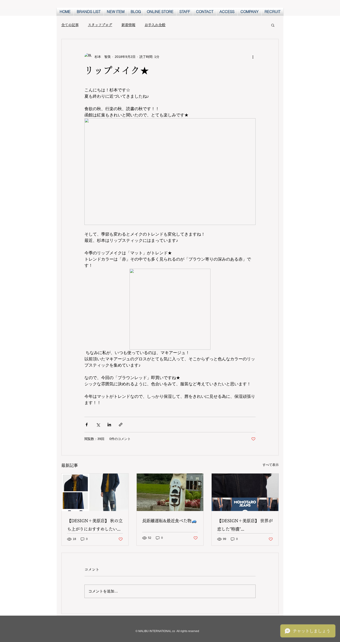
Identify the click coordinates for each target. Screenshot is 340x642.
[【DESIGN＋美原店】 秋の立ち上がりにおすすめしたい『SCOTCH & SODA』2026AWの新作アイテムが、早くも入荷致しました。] (95, 492)
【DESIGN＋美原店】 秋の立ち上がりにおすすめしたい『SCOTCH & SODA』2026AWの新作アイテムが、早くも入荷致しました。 (95, 526)
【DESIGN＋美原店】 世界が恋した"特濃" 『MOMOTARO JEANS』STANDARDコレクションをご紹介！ (245, 526)
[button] (273, 25)
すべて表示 (271, 465)
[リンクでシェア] (120, 424)
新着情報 (128, 25)
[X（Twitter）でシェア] (98, 424)
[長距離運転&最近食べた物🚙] (170, 492)
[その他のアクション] (253, 56)
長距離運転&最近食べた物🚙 (169, 521)
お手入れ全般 (155, 25)
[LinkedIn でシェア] (109, 424)
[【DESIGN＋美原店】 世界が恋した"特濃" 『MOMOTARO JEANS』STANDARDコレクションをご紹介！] (245, 492)
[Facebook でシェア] (86, 424)
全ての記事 (70, 25)
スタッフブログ (100, 25)
